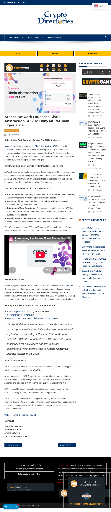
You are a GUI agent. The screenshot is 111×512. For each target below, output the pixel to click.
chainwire (15, 135)
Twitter (16, 415)
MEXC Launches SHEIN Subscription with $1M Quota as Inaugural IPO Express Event (96, 202)
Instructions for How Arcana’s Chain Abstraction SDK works (32, 318)
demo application (16, 311)
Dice (18, 53)
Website (8, 415)
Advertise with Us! (29, 474)
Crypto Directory (14, 38)
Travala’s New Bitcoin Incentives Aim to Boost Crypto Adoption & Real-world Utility (15, 445)
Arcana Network (11, 146)
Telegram (24, 415)
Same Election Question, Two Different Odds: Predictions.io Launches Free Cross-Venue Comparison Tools (96, 103)
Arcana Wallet (67, 286)
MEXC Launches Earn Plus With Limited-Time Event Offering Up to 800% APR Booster (97, 128)
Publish (55, 53)
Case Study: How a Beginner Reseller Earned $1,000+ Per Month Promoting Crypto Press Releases (93, 235)
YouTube (33, 415)
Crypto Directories (95, 168)
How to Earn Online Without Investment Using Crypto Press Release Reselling (94, 262)
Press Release (33, 38)
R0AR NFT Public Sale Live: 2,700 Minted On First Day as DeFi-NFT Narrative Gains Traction (68, 445)
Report (60, 482)
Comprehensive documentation (20, 315)
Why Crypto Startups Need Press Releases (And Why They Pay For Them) (93, 250)
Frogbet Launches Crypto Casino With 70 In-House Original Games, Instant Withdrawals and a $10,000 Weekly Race (97, 153)
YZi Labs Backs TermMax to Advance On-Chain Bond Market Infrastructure (96, 180)
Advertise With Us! (54, 38)
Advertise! (93, 53)
